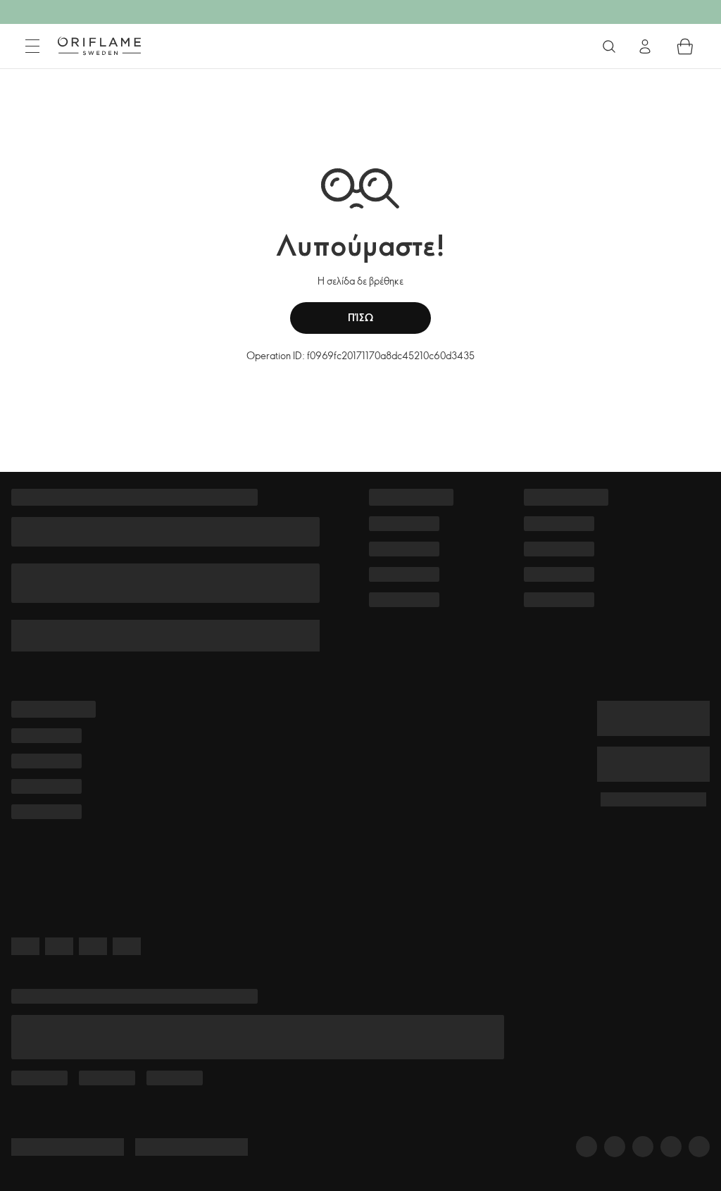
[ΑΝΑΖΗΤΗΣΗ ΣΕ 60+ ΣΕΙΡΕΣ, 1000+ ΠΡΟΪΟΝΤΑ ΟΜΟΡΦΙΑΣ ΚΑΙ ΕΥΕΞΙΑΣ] (609, 46)
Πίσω (361, 317)
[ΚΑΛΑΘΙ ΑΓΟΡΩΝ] (685, 46)
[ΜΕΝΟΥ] (32, 46)
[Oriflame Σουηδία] (99, 45)
